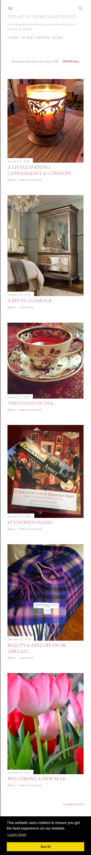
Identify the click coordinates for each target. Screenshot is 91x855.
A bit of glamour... (31, 301)
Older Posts (73, 804)
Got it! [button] (46, 846)
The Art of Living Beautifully (41, 16)
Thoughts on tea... (31, 403)
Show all (71, 61)
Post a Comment (30, 179)
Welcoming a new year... (38, 779)
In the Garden (35, 38)
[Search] (81, 7)
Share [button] (11, 179)
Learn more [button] (16, 835)
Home (13, 38)
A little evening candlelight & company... (40, 170)
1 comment (26, 307)
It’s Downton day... (30, 522)
